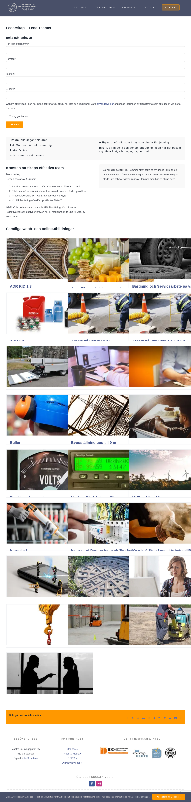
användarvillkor (105, 103)
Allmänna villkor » (72, 762)
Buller (15, 442)
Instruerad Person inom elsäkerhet (101, 550)
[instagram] (99, 783)
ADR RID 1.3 (21, 286)
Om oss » (72, 749)
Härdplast (18, 550)
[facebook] (92, 783)
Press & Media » (72, 753)
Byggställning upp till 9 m (93, 442)
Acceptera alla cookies (169, 797)
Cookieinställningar (140, 797)
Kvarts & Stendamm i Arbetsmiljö (161, 550)
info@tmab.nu (30, 758)
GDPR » (72, 758)
